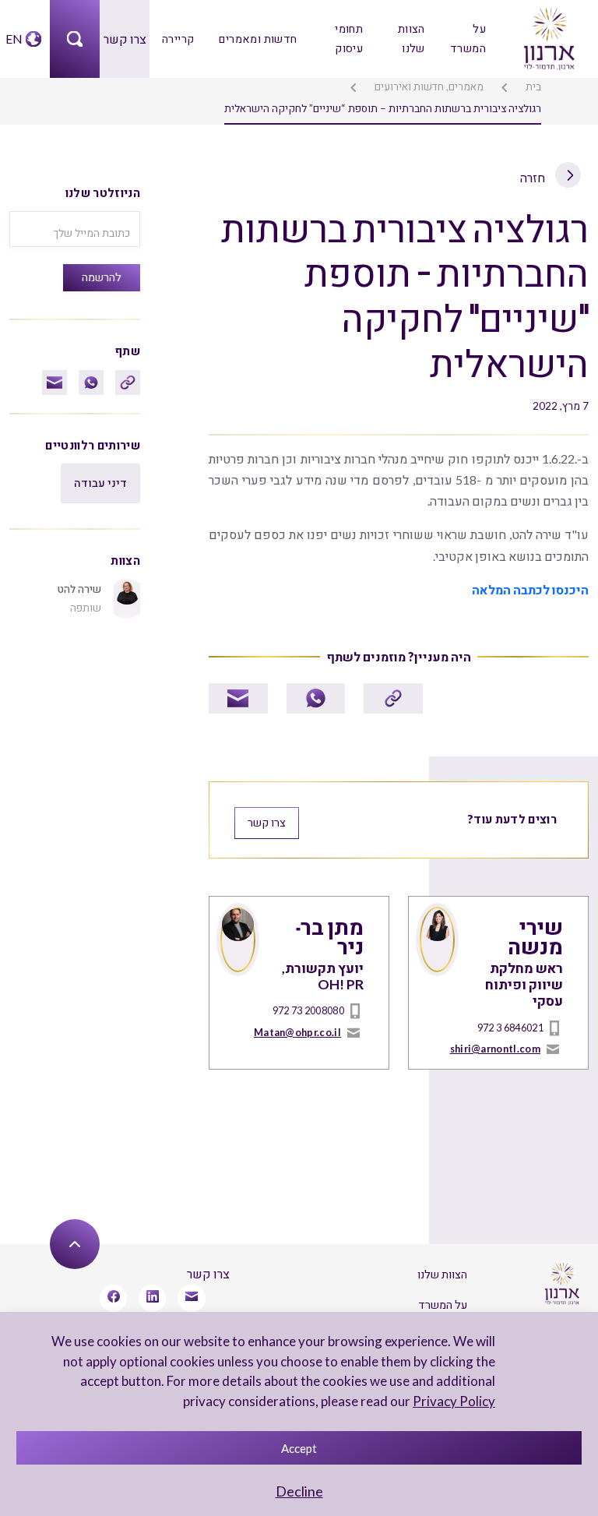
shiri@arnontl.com (495, 1048)
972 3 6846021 (510, 1027)
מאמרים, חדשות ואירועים (429, 86)
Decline (299, 1491)
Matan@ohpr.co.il (297, 1032)
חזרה (533, 177)
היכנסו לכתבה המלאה (530, 589)
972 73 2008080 (308, 1010)
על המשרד (468, 38)
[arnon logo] (548, 37)
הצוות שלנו (411, 38)
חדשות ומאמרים (258, 38)
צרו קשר (125, 38)
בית (533, 86)
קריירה (178, 38)
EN (14, 38)
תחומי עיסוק (349, 38)
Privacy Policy (454, 1401)
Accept (299, 1448)
